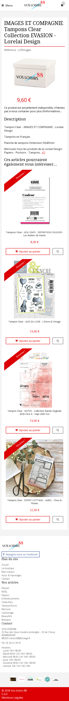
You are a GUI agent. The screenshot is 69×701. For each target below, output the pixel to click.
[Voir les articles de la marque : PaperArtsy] (56, 679)
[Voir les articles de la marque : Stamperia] (22, 681)
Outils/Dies (7, 602)
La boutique (8, 568)
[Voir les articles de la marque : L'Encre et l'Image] (39, 680)
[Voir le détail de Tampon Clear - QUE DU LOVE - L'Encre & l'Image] (57, 340)
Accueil (5, 564)
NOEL (4, 591)
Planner (5, 588)
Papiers (5, 595)
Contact (6, 578)
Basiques (6, 619)
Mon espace (8, 571)
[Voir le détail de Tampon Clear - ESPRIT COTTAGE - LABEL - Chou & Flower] (57, 519)
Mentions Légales (12, 697)
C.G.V (5, 694)
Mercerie (6, 609)
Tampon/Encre (9, 605)
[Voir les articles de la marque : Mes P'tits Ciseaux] (47, 681)
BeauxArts (7, 616)
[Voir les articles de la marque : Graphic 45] (13, 680)
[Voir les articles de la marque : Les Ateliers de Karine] (30, 680)
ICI (43, 152)
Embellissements (10, 598)
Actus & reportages (12, 575)
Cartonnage (8, 612)
